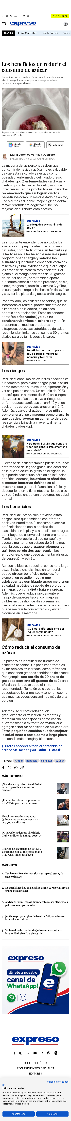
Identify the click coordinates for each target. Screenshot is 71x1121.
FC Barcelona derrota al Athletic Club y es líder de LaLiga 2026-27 (21, 834)
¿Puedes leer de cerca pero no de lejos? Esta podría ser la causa (21, 801)
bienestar (46, 760)
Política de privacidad (57, 1081)
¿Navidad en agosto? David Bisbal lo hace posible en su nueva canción (22, 787)
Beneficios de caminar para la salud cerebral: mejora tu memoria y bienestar (45, 354)
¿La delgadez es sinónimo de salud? (44, 226)
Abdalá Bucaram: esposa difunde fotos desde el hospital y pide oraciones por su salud (36, 903)
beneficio (31, 760)
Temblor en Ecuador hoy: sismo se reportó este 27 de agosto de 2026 (34, 875)
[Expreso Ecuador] (35, 1043)
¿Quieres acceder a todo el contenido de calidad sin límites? (32, 748)
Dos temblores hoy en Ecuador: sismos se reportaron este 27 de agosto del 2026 (37, 889)
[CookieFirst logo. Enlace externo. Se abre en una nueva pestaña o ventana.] (3, 1085)
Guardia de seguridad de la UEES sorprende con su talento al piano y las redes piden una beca (22, 851)
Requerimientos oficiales (35, 1068)
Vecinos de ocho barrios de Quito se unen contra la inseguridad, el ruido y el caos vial (33, 931)
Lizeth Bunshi (50, 33)
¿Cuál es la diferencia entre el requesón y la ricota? (45, 630)
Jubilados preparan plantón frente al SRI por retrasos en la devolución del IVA (36, 917)
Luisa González (27, 33)
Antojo (19, 760)
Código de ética (35, 1062)
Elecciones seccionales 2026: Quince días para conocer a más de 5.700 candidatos (21, 819)
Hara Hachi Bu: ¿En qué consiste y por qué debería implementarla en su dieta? (46, 447)
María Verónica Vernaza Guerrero (32, 154)
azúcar (60, 760)
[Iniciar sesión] (66, 24)
